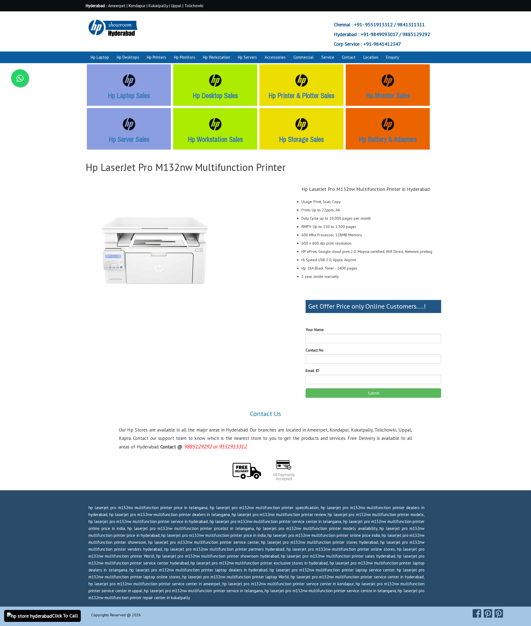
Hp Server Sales (129, 139)
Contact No (315, 350)
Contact (349, 57)
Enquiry (392, 57)
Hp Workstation (216, 57)
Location (370, 57)
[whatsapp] (20, 78)
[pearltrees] (498, 613)
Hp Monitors (184, 57)
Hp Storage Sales (301, 139)
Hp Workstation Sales (215, 139)
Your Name (315, 329)
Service (327, 57)
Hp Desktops (128, 57)
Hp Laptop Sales (129, 95)
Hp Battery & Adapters (388, 139)
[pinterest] (488, 613)
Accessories (275, 57)
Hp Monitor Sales (388, 95)
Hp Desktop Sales (215, 95)
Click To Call (65, 615)
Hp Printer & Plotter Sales (301, 95)
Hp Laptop (100, 57)
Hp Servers (247, 57)
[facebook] (477, 613)
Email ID (312, 370)
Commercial (303, 57)
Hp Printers (156, 57)
